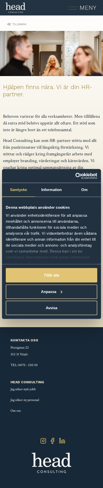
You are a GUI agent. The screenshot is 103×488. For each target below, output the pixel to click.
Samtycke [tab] (18, 190)
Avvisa (51, 308)
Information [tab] (51, 190)
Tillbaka (19, 24)
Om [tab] (84, 190)
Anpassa (48, 291)
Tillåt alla (51, 275)
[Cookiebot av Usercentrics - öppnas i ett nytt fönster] (75, 176)
